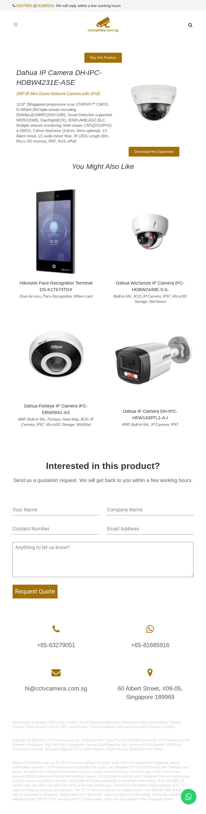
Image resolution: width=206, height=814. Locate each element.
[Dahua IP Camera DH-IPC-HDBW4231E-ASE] (154, 103)
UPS (63, 727)
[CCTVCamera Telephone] (56, 629)
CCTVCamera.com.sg (38, 763)
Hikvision (147, 722)
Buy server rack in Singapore (143, 745)
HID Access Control (62, 722)
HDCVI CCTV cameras (53, 799)
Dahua (161, 722)
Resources (130, 722)
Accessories (79, 727)
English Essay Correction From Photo (134, 749)
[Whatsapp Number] (150, 629)
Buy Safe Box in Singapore (64, 745)
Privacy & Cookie (162, 727)
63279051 (25, 6)
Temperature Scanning (29, 722)
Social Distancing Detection (99, 722)
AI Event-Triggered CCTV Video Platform (75, 749)
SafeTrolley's (22, 767)
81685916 (46, 6)
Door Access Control (42, 727)
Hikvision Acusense (132, 727)
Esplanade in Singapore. (41, 794)
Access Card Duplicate (103, 745)
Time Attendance (102, 727)
